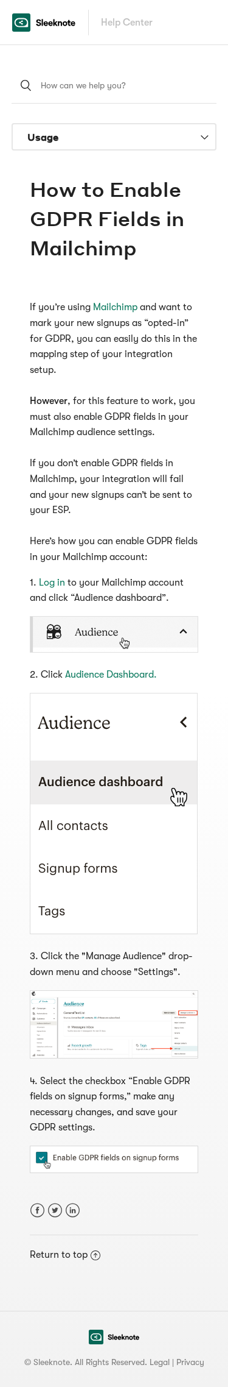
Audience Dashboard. (111, 674)
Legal (160, 1362)
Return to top (59, 1254)
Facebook (37, 1210)
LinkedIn (72, 1210)
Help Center (127, 22)
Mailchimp (116, 307)
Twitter (55, 1210)
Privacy (190, 1362)
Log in (53, 582)
